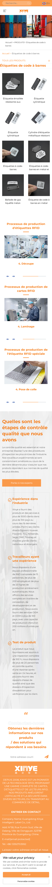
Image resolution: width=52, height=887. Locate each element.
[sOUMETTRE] (28, 3)
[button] (7, 276)
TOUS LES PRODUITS (13, 60)
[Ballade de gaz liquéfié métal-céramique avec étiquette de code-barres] (13, 185)
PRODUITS (19, 42)
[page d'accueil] (24, 11)
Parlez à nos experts (21, 483)
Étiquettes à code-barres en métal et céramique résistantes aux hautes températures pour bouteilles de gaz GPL (39, 168)
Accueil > (9, 42)
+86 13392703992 (16, 844)
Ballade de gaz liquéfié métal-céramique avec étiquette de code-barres (13, 201)
